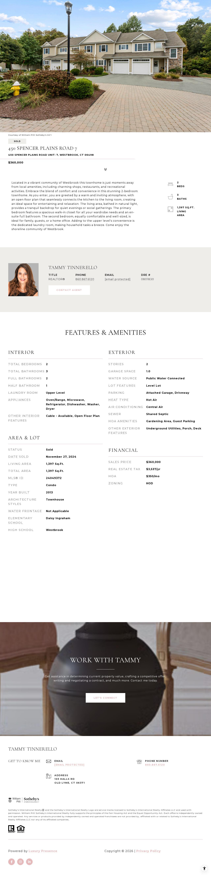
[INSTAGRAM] (20, 861)
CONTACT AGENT (69, 290)
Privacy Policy (148, 851)
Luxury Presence (43, 851)
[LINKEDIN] (29, 861)
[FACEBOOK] (11, 861)
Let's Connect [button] (105, 697)
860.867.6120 (84, 279)
